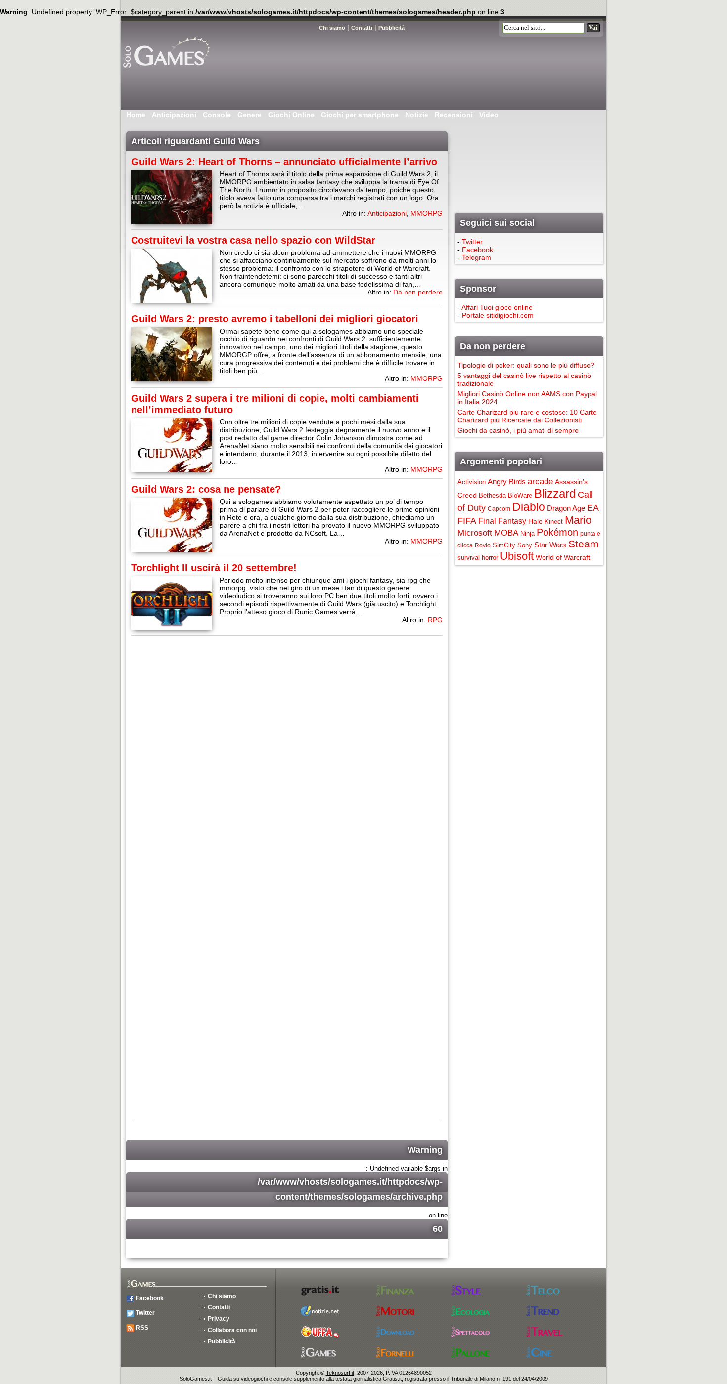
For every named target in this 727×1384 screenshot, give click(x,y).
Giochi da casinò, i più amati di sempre (518, 430)
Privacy (218, 1318)
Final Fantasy (502, 520)
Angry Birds (507, 481)
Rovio (483, 545)
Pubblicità (221, 1341)
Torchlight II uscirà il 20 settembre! (214, 567)
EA (593, 508)
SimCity (504, 545)
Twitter (472, 242)
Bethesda (492, 495)
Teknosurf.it (340, 1373)
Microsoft (474, 533)
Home (135, 115)
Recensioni (454, 115)
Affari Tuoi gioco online (497, 307)
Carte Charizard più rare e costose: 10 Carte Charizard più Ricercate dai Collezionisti (527, 416)
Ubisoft (517, 556)
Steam (583, 543)
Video (489, 115)
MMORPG (426, 213)
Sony (524, 545)
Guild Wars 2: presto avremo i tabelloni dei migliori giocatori (274, 318)
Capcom (499, 508)
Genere (249, 115)
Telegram (476, 257)
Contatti (219, 1307)
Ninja (527, 533)
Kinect (554, 521)
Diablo (528, 507)
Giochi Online (291, 115)
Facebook (477, 249)
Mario (578, 520)
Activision (471, 482)
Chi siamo (222, 1296)
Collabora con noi (232, 1330)
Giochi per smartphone (360, 115)
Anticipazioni (174, 115)
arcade (540, 481)
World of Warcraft (563, 557)
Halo (535, 521)
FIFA (466, 521)
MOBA (506, 533)
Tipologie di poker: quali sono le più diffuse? (525, 365)
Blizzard (555, 493)
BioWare (520, 495)
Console (217, 115)
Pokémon (557, 532)
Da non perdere (418, 292)
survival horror (477, 557)
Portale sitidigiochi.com (498, 315)
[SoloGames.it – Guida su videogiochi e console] (178, 72)
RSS (142, 1327)
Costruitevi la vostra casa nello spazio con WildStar (253, 240)
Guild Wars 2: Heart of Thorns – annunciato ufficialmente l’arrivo (284, 161)
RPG (435, 620)
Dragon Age (566, 508)
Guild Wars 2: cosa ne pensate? (206, 489)
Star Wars (550, 545)
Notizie (416, 115)
